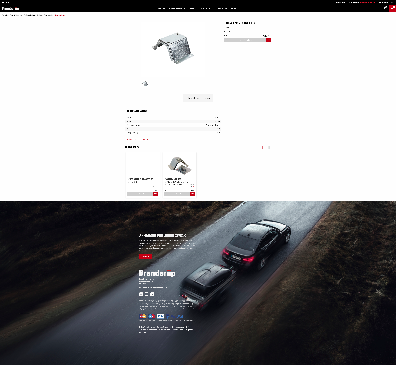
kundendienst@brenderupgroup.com (153, 287)
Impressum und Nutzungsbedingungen (173, 329)
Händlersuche (222, 8)
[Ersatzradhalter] (179, 165)
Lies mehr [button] (145, 256)
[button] (263, 147)
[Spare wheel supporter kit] (156, 187)
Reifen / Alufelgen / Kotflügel (33, 15)
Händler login (340, 2)
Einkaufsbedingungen (147, 327)
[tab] (145, 84)
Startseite (5, 15)
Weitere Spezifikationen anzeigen (135, 139)
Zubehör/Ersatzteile (16, 15)
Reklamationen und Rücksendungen (170, 327)
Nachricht (234, 8)
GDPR (187, 327)
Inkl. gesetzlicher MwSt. (367, 2)
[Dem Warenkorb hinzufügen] (268, 40)
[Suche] (378, 8)
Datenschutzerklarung (148, 329)
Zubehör (207, 98)
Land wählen (6, 2)
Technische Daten (192, 98)
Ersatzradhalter (48, 15)
